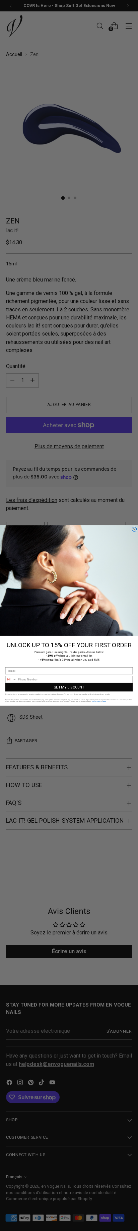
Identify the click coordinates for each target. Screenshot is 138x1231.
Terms (104, 701)
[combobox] (10, 679)
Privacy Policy (96, 701)
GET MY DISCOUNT (69, 687)
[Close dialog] (134, 529)
